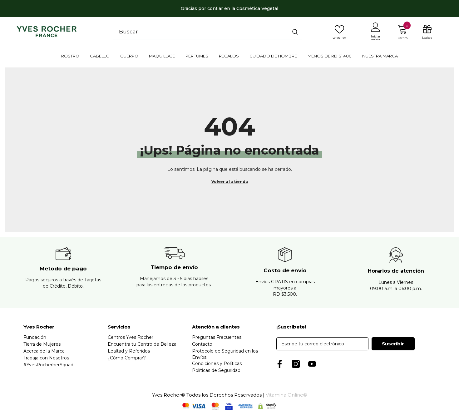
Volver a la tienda (229, 181)
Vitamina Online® (286, 395)
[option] (229, 8)
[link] (63, 272)
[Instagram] (296, 364)
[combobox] (201, 31)
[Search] (207, 31)
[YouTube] (312, 364)
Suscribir (393, 344)
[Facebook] (279, 364)
